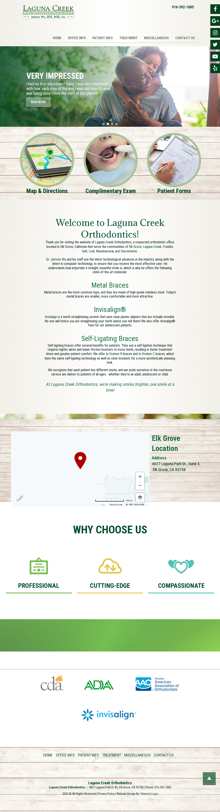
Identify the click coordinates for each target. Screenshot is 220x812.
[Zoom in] (140, 476)
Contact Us (164, 755)
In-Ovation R (114, 354)
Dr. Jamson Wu (56, 259)
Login (154, 793)
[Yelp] (215, 68)
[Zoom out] (140, 485)
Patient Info (88, 755)
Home (48, 755)
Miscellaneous (137, 755)
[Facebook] (215, 9)
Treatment (111, 755)
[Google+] (215, 21)
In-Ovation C (147, 354)
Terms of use (116, 504)
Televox (145, 793)
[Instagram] (215, 33)
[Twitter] (215, 44)
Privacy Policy (106, 793)
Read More (38, 102)
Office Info (65, 755)
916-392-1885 (183, 7)
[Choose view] (140, 497)
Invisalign (51, 317)
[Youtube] (215, 56)
